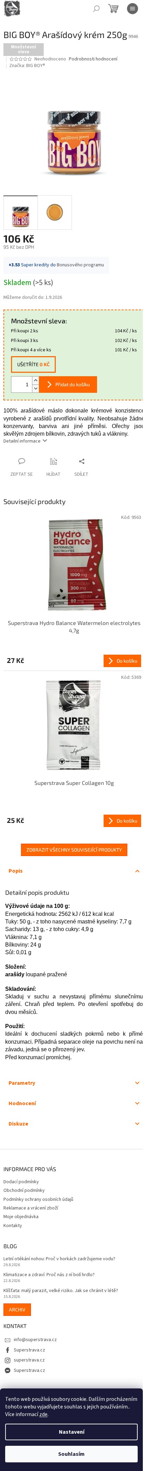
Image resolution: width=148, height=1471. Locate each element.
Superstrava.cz (29, 1350)
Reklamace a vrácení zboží (30, 1208)
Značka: (27, 65)
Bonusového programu (80, 265)
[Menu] (132, 9)
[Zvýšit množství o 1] (35, 381)
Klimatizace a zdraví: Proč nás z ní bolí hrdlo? (49, 1275)
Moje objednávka (21, 1216)
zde (43, 1414)
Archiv (17, 1309)
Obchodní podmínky (24, 1190)
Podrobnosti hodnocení (93, 59)
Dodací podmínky (21, 1181)
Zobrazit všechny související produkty (74, 850)
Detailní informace (22, 441)
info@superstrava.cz (35, 1339)
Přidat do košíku (72, 384)
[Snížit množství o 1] (35, 388)
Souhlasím (71, 1454)
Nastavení (71, 1432)
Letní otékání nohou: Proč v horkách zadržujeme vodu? (59, 1259)
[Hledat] (96, 9)
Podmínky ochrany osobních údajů (38, 1199)
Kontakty (12, 1225)
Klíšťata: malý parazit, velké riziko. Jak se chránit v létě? (60, 1291)
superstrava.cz (29, 1360)
